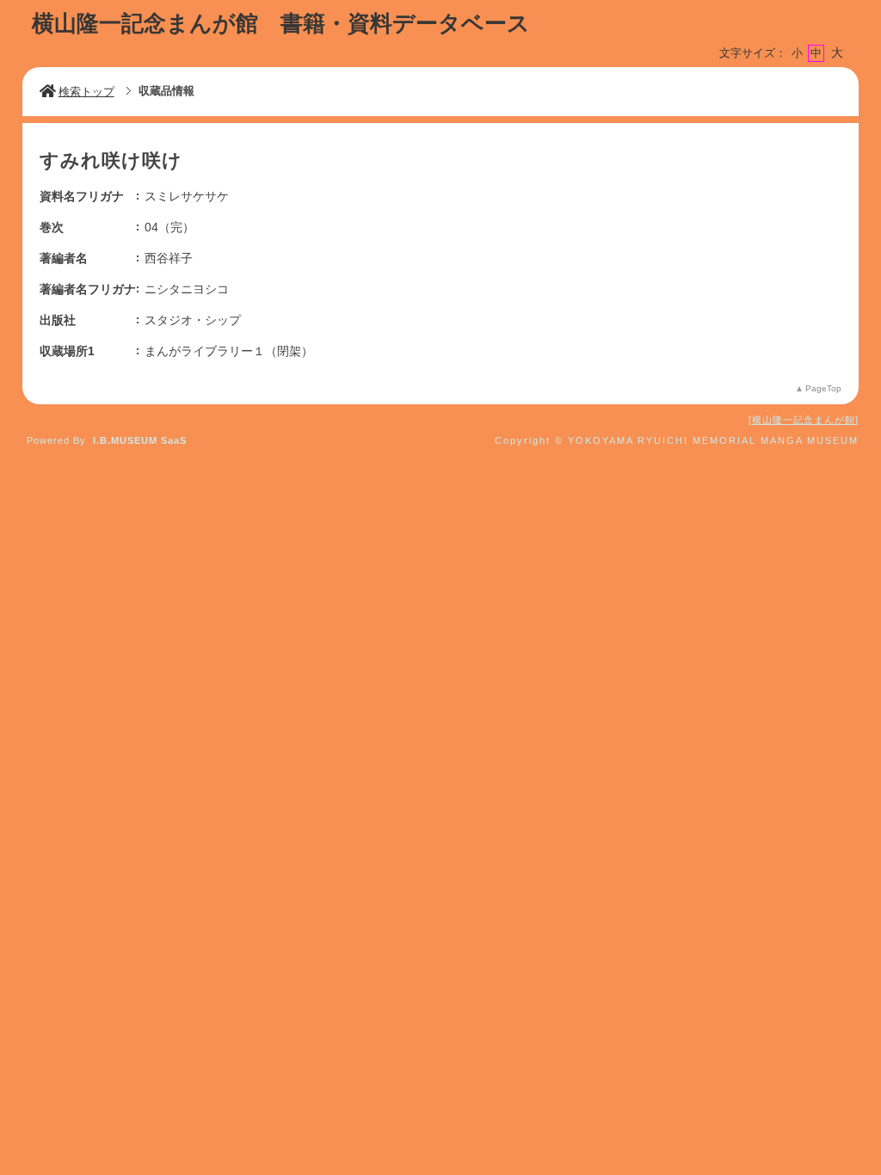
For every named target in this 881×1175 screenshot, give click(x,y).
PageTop (823, 388)
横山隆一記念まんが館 (803, 420)
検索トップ (86, 91)
